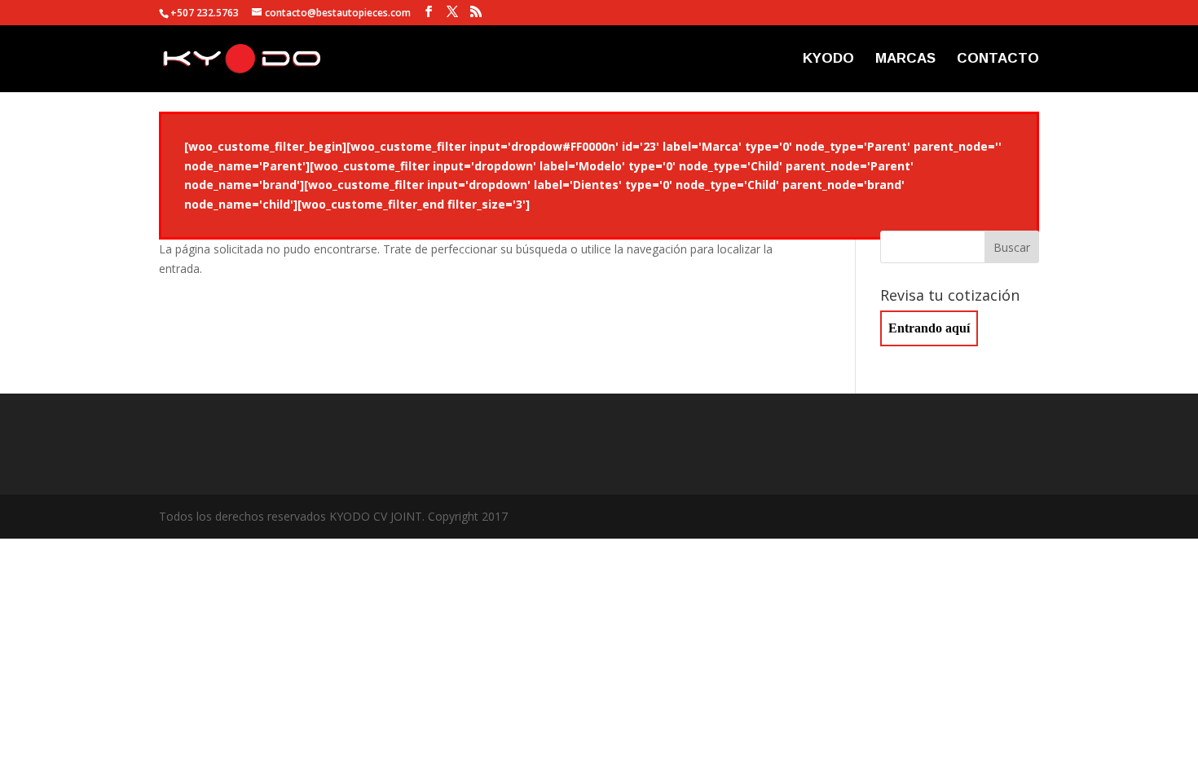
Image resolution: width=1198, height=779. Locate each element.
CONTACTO (998, 59)
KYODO (828, 59)
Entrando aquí (929, 328)
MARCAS (905, 59)
